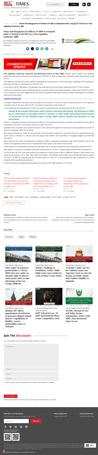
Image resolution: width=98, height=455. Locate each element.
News (17, 11)
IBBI (11, 197)
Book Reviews (26, 18)
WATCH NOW (61, 18)
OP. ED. (24, 11)
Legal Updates (45, 197)
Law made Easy (28, 15)
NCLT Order (57, 197)
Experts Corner (34, 11)
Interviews (52, 15)
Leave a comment (15, 202)
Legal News (34, 197)
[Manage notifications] (3, 451)
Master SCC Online (50, 18)
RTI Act (73, 197)
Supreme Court (80, 265)
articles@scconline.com (87, 416)
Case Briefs (46, 11)
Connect (73, 4)
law (27, 197)
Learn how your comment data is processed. (42, 400)
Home (12, 11)
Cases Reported (81, 11)
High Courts (18, 265)
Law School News (14, 15)
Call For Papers (71, 308)
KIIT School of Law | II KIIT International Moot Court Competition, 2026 (47, 316)
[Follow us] (5, 426)
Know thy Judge (41, 15)
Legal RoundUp (68, 11)
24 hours (9, 237)
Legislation (56, 11)
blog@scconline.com (60, 416)
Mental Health (82, 15)
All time (32, 237)
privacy (65, 197)
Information (19, 197)
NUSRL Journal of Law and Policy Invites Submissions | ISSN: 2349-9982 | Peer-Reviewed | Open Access (78, 315)
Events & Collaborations (67, 15)
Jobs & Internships (37, 18)
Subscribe (71, 18)
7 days (21, 237)
